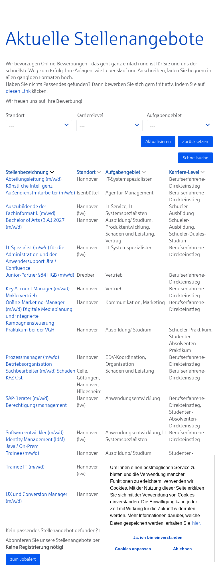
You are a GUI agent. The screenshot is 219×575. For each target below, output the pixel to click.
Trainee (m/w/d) (22, 453)
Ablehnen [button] (182, 548)
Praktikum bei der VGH (30, 330)
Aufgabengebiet (164, 115)
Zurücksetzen (195, 141)
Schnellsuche (195, 157)
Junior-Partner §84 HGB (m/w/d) (40, 275)
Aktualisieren (158, 141)
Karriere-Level (184, 172)
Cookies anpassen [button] (133, 548)
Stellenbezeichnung (27, 172)
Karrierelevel (89, 115)
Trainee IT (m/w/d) (25, 467)
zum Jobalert (23, 559)
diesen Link (18, 91)
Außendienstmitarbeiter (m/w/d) (40, 193)
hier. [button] (196, 523)
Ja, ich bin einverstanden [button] (157, 537)
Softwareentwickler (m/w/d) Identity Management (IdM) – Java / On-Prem (37, 439)
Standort (15, 115)
